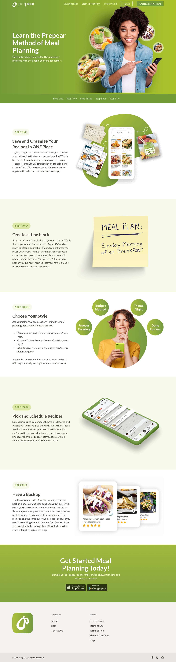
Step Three (86, 98)
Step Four (101, 98)
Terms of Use (97, 625)
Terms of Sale (97, 630)
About (54, 620)
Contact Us (57, 630)
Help (53, 625)
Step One (58, 98)
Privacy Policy (97, 620)
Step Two (72, 98)
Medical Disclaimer (100, 635)
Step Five (115, 98)
